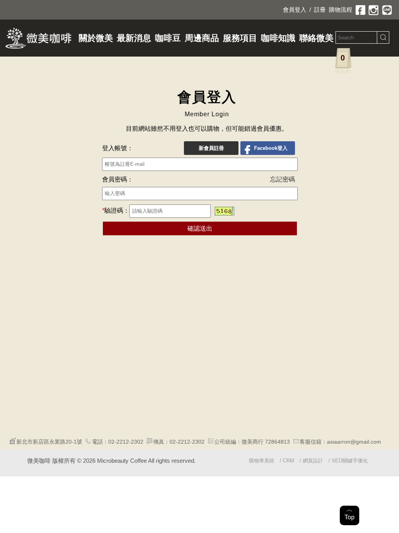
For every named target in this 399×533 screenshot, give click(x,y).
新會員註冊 (211, 148)
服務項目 (240, 38)
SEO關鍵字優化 (350, 461)
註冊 (320, 9)
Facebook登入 (271, 148)
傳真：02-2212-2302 (179, 442)
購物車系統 (261, 461)
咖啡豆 (168, 38)
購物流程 (340, 9)
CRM (288, 461)
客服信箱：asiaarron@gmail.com (340, 442)
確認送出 (199, 228)
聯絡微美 (316, 38)
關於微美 (96, 38)
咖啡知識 (278, 38)
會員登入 (294, 9)
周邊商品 (202, 38)
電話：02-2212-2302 (117, 442)
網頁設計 (313, 461)
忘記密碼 (282, 179)
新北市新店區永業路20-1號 (49, 442)
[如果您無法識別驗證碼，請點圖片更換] (224, 211)
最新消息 (134, 38)
